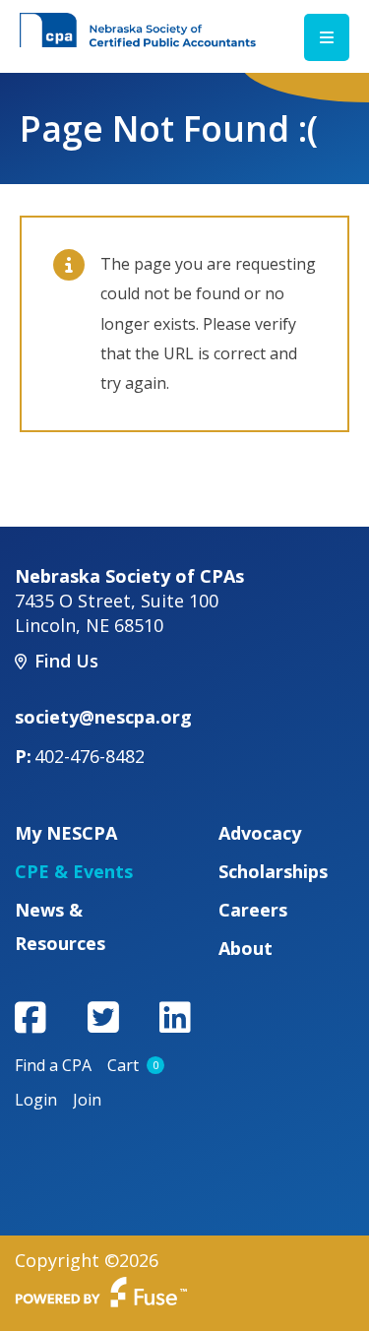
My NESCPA (66, 833)
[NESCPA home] (138, 28)
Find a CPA (53, 1065)
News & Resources (60, 926)
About (245, 948)
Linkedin (175, 1017)
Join (87, 1099)
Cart (132, 1065)
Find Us (66, 660)
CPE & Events (74, 871)
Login (36, 1099)
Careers (252, 909)
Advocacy (259, 833)
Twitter (103, 1017)
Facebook (30, 1017)
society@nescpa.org (103, 717)
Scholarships (273, 871)
